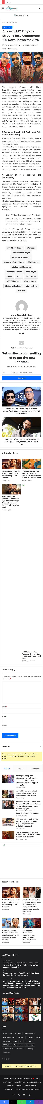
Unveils (22, 291)
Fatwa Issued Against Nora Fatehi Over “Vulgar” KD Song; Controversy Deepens (28, 834)
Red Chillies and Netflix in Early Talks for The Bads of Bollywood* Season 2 (11, 474)
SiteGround (37, 1082)
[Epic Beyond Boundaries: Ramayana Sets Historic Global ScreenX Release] (32, 923)
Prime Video (30, 281)
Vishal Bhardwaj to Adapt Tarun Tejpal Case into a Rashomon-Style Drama (26, 793)
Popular (7, 768)
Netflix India (6, 1041)
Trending (30, 1049)
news (10, 276)
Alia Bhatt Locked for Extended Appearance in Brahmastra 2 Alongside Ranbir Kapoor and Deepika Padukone (32, 906)
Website (4, 725)
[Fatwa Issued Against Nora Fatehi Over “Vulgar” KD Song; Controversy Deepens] (8, 835)
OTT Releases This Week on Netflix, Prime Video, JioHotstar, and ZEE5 (31, 655)
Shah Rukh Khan (8, 1049)
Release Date (18, 1045)
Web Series (13, 22)
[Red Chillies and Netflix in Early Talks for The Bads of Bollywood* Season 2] (11, 464)
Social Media (20, 1049)
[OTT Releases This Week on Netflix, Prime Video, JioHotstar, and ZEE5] (31, 567)
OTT (20, 276)
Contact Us (35, 1089)
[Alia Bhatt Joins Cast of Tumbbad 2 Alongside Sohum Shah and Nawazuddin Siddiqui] (8, 1001)
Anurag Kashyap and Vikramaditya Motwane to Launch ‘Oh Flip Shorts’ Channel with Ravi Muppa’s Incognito (27, 780)
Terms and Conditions (22, 1089)
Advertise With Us (30, 1086)
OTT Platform (14, 281)
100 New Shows (15, 248)
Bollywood (33, 262)
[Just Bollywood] (11, 8)
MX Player (31, 272)
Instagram (30, 1037)
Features (21, 1037)
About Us (10, 1086)
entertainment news (9, 1037)
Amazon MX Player (22, 253)
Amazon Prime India (21, 257)
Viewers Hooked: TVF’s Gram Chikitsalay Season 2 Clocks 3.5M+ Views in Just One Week (31, 474)
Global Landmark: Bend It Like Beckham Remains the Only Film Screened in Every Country (10, 935)
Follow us (6, 1059)
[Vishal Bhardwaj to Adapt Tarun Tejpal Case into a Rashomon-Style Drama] (8, 794)
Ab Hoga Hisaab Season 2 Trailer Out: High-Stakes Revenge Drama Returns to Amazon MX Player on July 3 (10, 501)
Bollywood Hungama (22, 267)
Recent (20, 768)
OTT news (31, 276)
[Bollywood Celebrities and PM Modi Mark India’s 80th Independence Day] (35, 1018)
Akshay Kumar (7, 1033)
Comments (35, 768)
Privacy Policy (8, 1089)
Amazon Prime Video (14, 262)
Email (4, 716)
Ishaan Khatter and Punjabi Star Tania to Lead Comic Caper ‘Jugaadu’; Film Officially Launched (27, 822)
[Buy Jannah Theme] (21, 15)
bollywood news (15, 272)
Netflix (38, 1037)
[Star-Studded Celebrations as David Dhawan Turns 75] (8, 1018)
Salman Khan (30, 1045)
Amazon (31, 248)
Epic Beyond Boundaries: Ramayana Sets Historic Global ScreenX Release (29, 935)
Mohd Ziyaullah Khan (11, 45)
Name (4, 707)
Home (6, 22)
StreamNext (32, 286)
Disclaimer (18, 1086)
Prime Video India (13, 286)
